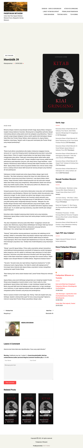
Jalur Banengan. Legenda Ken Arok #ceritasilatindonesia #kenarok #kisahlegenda (66, 296)
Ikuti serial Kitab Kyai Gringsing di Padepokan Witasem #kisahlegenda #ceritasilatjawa (66, 286)
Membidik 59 (45, 416)
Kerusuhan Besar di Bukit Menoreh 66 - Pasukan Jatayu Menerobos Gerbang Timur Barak (67, 224)
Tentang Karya (62, 14)
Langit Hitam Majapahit (51, 11)
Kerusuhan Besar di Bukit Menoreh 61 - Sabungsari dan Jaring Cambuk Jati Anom (67, 171)
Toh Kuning (74, 14)
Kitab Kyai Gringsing (71, 8)
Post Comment (10, 382)
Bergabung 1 (7, 313)
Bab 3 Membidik (9, 55)
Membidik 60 (28, 416)
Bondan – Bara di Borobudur (51, 8)
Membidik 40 (49, 313)
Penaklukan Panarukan (70, 11)
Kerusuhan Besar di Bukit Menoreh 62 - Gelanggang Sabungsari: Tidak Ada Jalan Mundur (67, 155)
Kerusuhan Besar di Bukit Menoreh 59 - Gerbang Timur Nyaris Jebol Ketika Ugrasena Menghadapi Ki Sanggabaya (67, 131)
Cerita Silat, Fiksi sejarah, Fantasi (65, 303)
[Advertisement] (41, 41)
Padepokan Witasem (13, 13)
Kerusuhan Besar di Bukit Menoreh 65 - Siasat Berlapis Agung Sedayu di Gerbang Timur (67, 148)
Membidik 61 (11, 416)
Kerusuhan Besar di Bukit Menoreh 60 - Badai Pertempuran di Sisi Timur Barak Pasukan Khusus (67, 140)
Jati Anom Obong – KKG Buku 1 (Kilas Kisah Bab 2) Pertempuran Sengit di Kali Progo (67, 200)
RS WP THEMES (46, 445)
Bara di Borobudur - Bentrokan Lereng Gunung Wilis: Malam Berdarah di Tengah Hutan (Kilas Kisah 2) (66, 190)
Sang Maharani (49, 14)
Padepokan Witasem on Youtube (65, 276)
